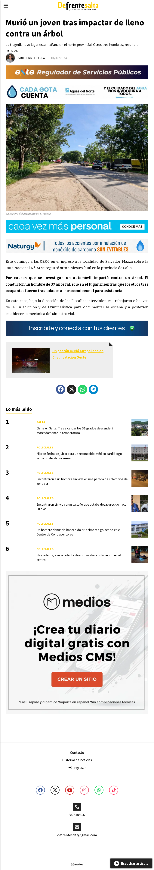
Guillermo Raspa (31, 58)
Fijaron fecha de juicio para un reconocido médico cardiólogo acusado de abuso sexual (79, 455)
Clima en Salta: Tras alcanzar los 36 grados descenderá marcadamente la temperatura (74, 430)
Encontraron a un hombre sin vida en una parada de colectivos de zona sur (82, 481)
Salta (40, 422)
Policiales (45, 447)
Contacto (77, 752)
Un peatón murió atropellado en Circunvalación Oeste (77, 354)
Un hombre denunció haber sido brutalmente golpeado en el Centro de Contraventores (78, 532)
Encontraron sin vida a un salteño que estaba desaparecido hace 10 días (81, 506)
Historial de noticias (77, 760)
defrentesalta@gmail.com (77, 835)
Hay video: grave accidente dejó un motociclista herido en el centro (78, 557)
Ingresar (79, 767)
